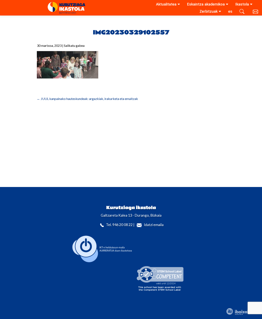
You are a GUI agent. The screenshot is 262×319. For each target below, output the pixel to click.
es (230, 11)
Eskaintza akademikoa (206, 4)
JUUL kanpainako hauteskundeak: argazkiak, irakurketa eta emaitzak (87, 99)
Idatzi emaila (154, 225)
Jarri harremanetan (256, 12)
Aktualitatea (166, 4)
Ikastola (242, 4)
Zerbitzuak (209, 11)
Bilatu (242, 12)
